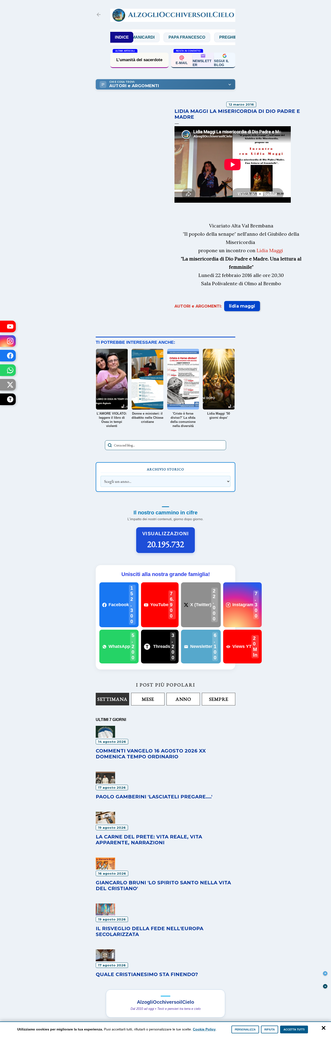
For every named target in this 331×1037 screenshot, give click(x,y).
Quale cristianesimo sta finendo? (147, 974)
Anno (183, 699)
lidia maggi (242, 306)
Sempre (218, 699)
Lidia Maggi (270, 250)
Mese (148, 699)
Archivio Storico (165, 469)
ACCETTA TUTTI (294, 1029)
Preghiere (214, 37)
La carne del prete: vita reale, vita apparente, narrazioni (149, 839)
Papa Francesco (170, 37)
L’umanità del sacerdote (139, 60)
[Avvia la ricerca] (110, 445)
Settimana (112, 699)
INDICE (122, 37)
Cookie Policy (204, 1029)
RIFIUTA (269, 1029)
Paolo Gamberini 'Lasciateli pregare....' (154, 797)
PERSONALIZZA (245, 1029)
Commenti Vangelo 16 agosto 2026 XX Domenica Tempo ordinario (151, 754)
